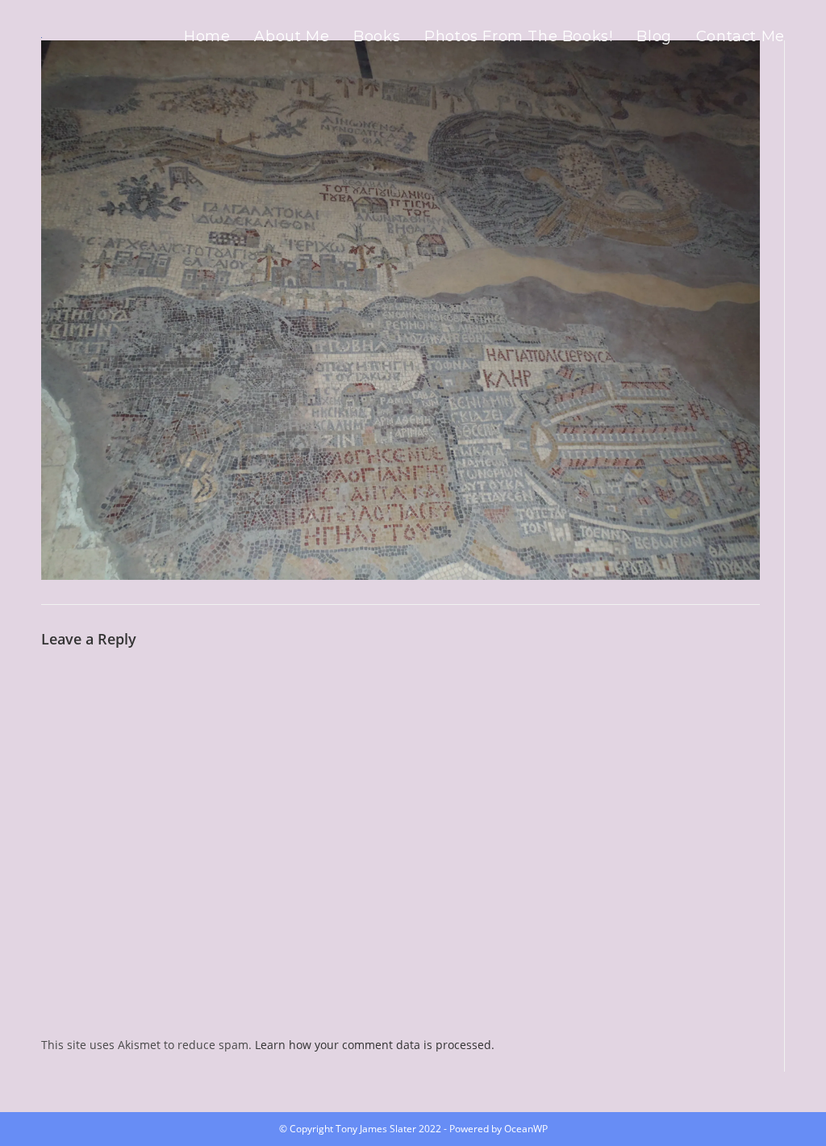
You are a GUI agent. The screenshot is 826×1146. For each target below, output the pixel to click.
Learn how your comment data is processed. (374, 1044)
